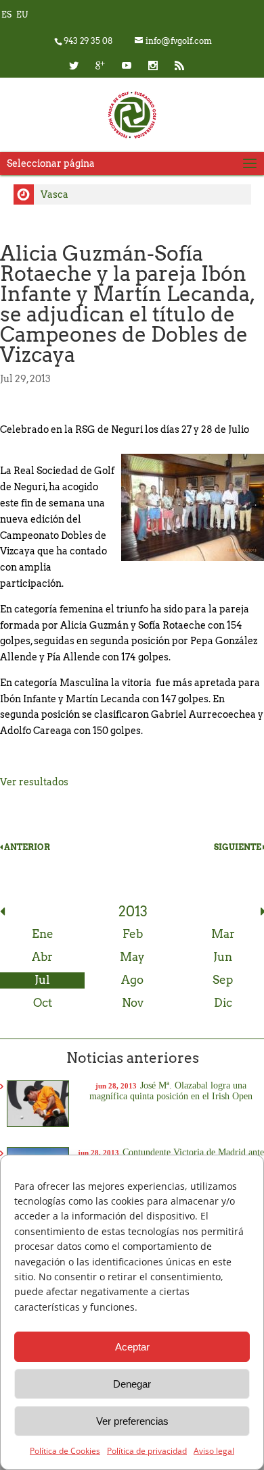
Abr (42, 957)
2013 (133, 911)
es (6, 14)
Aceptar (132, 1347)
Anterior (26, 847)
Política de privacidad (147, 1450)
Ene (42, 934)
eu (22, 14)
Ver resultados (34, 782)
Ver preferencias (132, 1421)
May (132, 957)
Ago (132, 980)
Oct (42, 1002)
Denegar (132, 1384)
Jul (42, 980)
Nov (133, 1002)
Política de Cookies (65, 1450)
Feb (133, 934)
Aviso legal (214, 1450)
